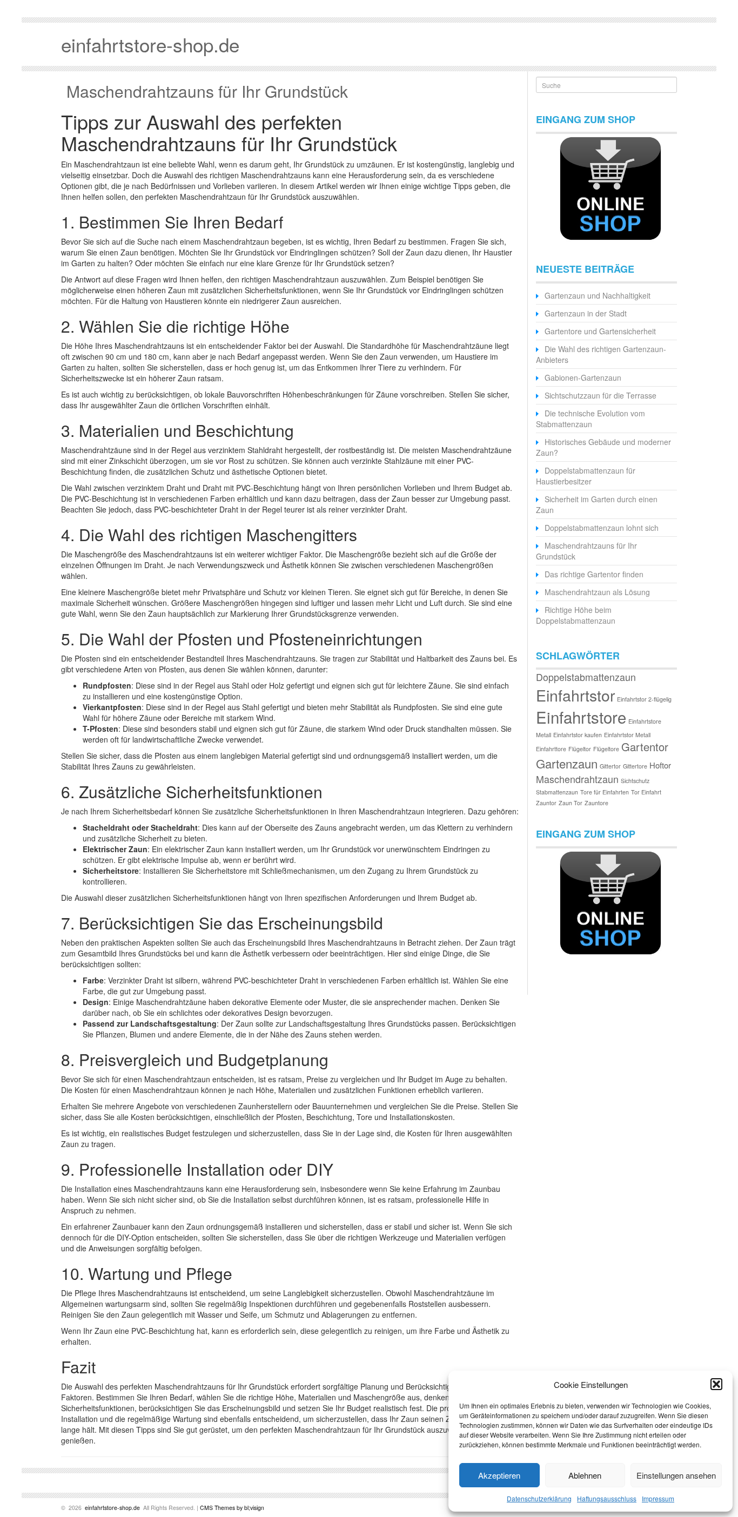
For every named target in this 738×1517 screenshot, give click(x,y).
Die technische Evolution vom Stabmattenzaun (590, 418)
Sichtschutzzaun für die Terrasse (600, 395)
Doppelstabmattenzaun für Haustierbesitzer (585, 476)
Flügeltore (606, 749)
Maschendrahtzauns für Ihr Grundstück (207, 91)
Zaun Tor (570, 803)
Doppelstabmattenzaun (586, 677)
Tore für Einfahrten (604, 792)
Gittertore (635, 766)
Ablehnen (584, 1475)
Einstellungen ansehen (676, 1475)
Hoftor (660, 765)
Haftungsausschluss (606, 1498)
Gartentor (644, 746)
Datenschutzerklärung (539, 1498)
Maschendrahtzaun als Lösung (597, 591)
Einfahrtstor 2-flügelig (644, 699)
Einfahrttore (551, 749)
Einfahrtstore (581, 716)
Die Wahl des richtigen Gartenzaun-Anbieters (601, 354)
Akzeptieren (499, 1475)
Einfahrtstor (575, 695)
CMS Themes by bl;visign (232, 1507)
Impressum (658, 1498)
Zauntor (546, 803)
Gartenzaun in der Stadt (586, 313)
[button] (716, 1384)
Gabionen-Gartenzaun (583, 377)
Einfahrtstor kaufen (577, 735)
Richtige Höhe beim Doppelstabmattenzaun (575, 615)
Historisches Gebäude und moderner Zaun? (603, 447)
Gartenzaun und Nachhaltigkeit (597, 295)
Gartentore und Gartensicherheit (600, 331)
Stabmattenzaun (557, 792)
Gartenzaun (567, 763)
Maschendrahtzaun (577, 779)
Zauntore (596, 803)
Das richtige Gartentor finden (594, 574)
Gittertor (610, 766)
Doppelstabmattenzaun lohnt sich (602, 527)
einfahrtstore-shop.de (111, 1507)
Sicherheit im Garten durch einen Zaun (597, 504)
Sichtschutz (635, 781)
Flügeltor (579, 749)
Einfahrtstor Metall (627, 735)
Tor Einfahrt (646, 792)
